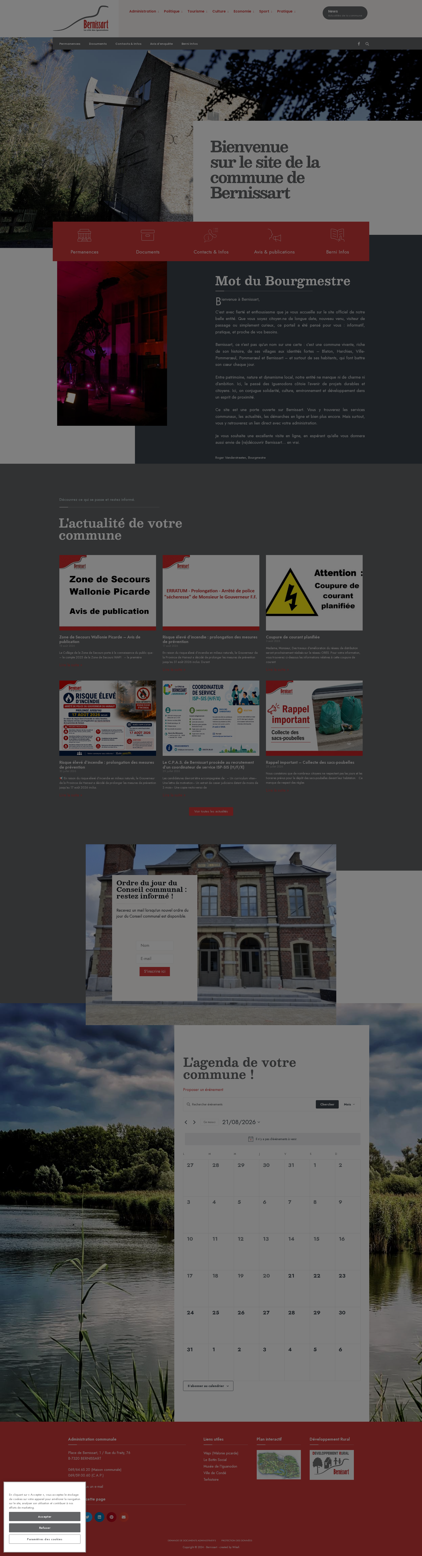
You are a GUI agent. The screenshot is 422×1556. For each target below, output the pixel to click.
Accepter (44, 1517)
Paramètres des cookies (44, 1539)
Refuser (45, 1528)
